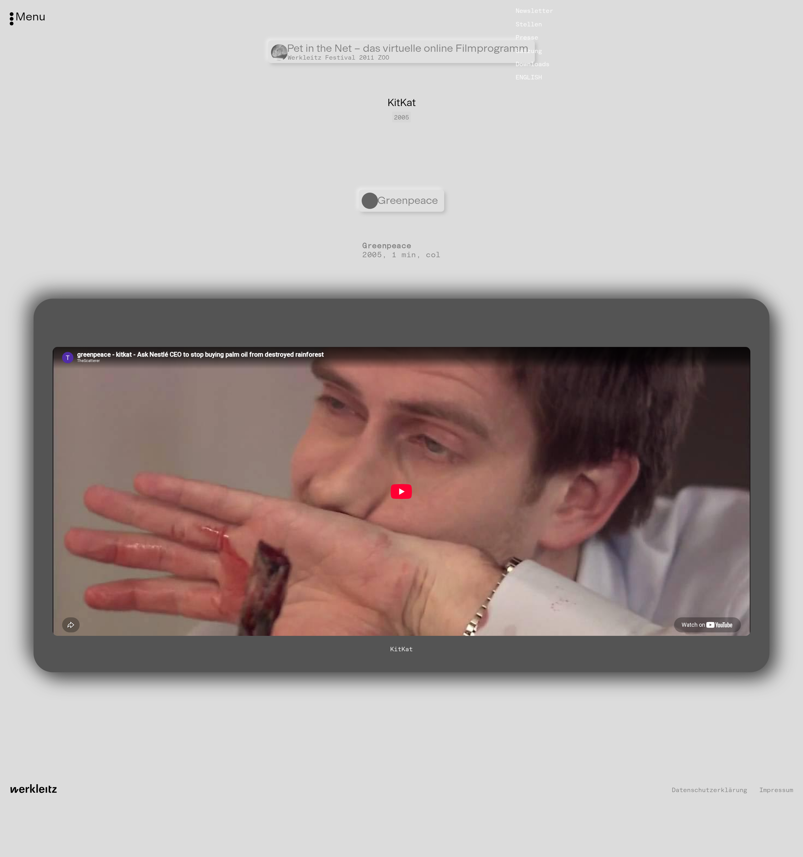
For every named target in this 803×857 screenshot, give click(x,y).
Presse (527, 37)
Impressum (776, 790)
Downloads (533, 64)
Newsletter (534, 10)
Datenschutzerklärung (709, 790)
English (529, 77)
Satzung (529, 50)
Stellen (529, 24)
